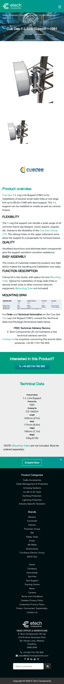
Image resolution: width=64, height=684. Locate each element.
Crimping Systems (32, 488)
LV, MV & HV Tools (32, 492)
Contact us (8, 339)
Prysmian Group (32, 528)
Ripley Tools (32, 536)
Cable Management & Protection (32, 483)
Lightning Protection (32, 499)
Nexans (32, 517)
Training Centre (32, 584)
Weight (32, 435)
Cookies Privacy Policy (32, 600)
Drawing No (32, 408)
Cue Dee (24, 15)
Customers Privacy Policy (32, 604)
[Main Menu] (56, 6)
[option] (32, 80)
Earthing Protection (32, 495)
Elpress (32, 524)
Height (32, 428)
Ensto (32, 540)
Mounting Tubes (21, 445)
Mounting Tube (24, 288)
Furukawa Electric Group (32, 552)
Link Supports (39, 34)
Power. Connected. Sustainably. (32, 608)
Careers (32, 592)
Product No (32, 401)
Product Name (32, 395)
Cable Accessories (32, 480)
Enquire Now (32, 462)
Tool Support (32, 580)
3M (32, 532)
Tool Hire (32, 576)
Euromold (32, 520)
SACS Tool (32, 556)
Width (32, 421)
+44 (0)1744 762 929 (33, 366)
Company (32, 568)
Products (14, 15)
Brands (32, 511)
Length (32, 415)
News (32, 588)
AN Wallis (32, 544)
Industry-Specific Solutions (32, 503)
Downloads (32, 572)
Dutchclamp (32, 548)
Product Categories (32, 474)
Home (5, 15)
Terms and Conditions (32, 596)
